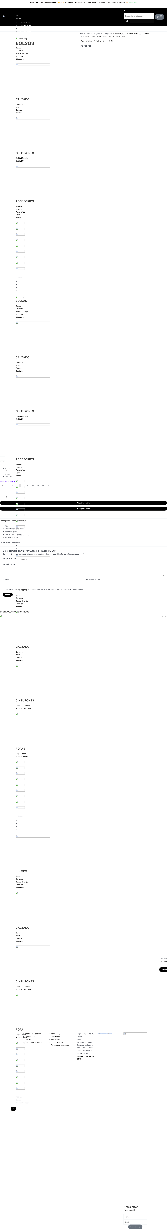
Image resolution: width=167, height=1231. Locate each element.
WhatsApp (133, 2)
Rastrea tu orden (22, 1103)
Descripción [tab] (5, 521)
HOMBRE (19, 277)
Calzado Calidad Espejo (29, 543)
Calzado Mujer (25, 26)
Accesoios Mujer (26, 31)
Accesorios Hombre (27, 290)
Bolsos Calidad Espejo (28, 540)
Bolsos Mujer (25, 23)
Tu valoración (10, 564)
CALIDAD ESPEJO (23, 535)
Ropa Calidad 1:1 (26, 829)
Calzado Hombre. (26, 284)
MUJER (18, 18)
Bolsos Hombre (26, 282)
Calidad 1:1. (20, 816)
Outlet (18, 1100)
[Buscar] (127, 21)
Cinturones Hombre (27, 287)
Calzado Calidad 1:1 (27, 824)
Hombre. (130, 33)
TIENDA (19, 1097)
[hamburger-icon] (120, 15)
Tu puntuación (11, 558)
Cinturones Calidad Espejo (30, 545)
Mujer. (136, 33)
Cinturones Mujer (26, 28)
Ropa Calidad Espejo (28, 548)
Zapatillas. (146, 33)
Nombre (7, 579)
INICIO (18, 15)
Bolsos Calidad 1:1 (27, 821)
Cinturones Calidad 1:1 (28, 826)
